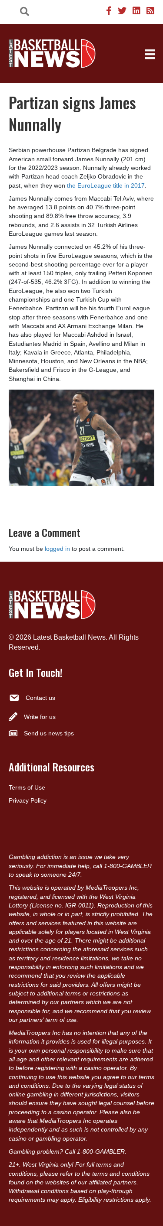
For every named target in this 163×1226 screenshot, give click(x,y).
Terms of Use (27, 787)
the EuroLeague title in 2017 (106, 185)
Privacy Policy (28, 800)
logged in (57, 548)
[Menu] (150, 54)
